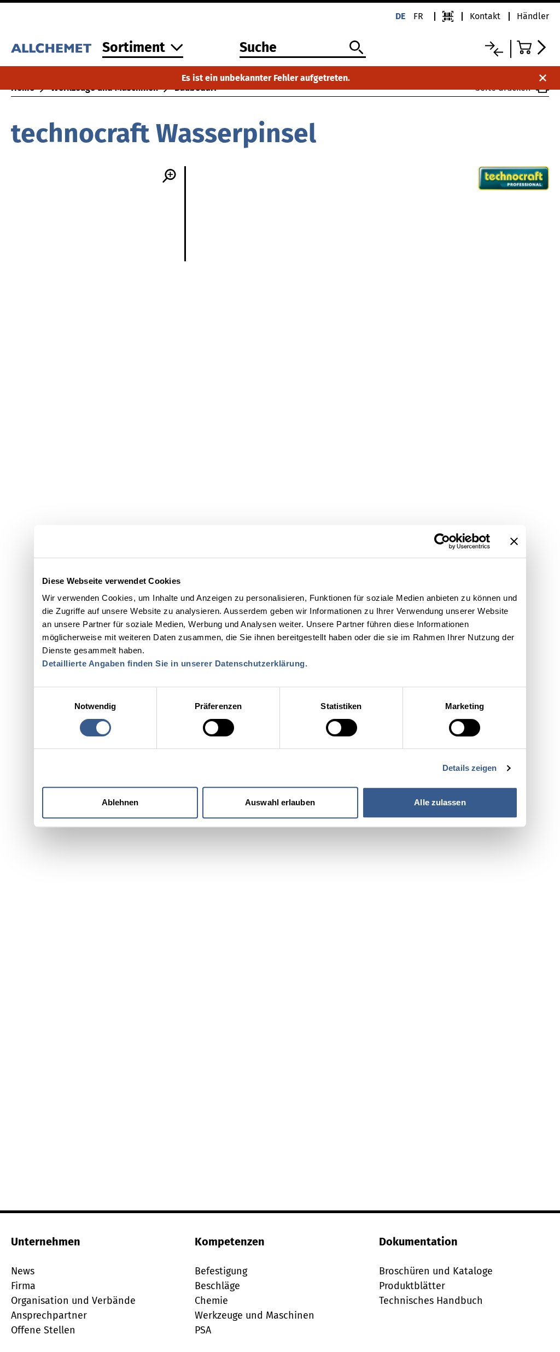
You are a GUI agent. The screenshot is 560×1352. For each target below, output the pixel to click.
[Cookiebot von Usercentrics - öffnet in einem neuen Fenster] (442, 541)
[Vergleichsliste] (494, 49)
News (22, 1271)
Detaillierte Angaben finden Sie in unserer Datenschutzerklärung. (174, 663)
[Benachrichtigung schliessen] (542, 78)
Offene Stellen (43, 1330)
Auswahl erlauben (280, 802)
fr (418, 16)
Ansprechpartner (49, 1315)
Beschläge (217, 1286)
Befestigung (221, 1271)
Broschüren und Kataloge (436, 1271)
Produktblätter (412, 1286)
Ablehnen (120, 802)
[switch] (218, 727)
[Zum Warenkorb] (533, 47)
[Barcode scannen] (447, 16)
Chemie (211, 1301)
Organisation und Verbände (73, 1301)
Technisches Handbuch (431, 1301)
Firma (23, 1286)
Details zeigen (469, 767)
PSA (203, 1330)
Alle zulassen (439, 802)
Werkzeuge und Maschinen (254, 1315)
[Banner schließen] (514, 541)
